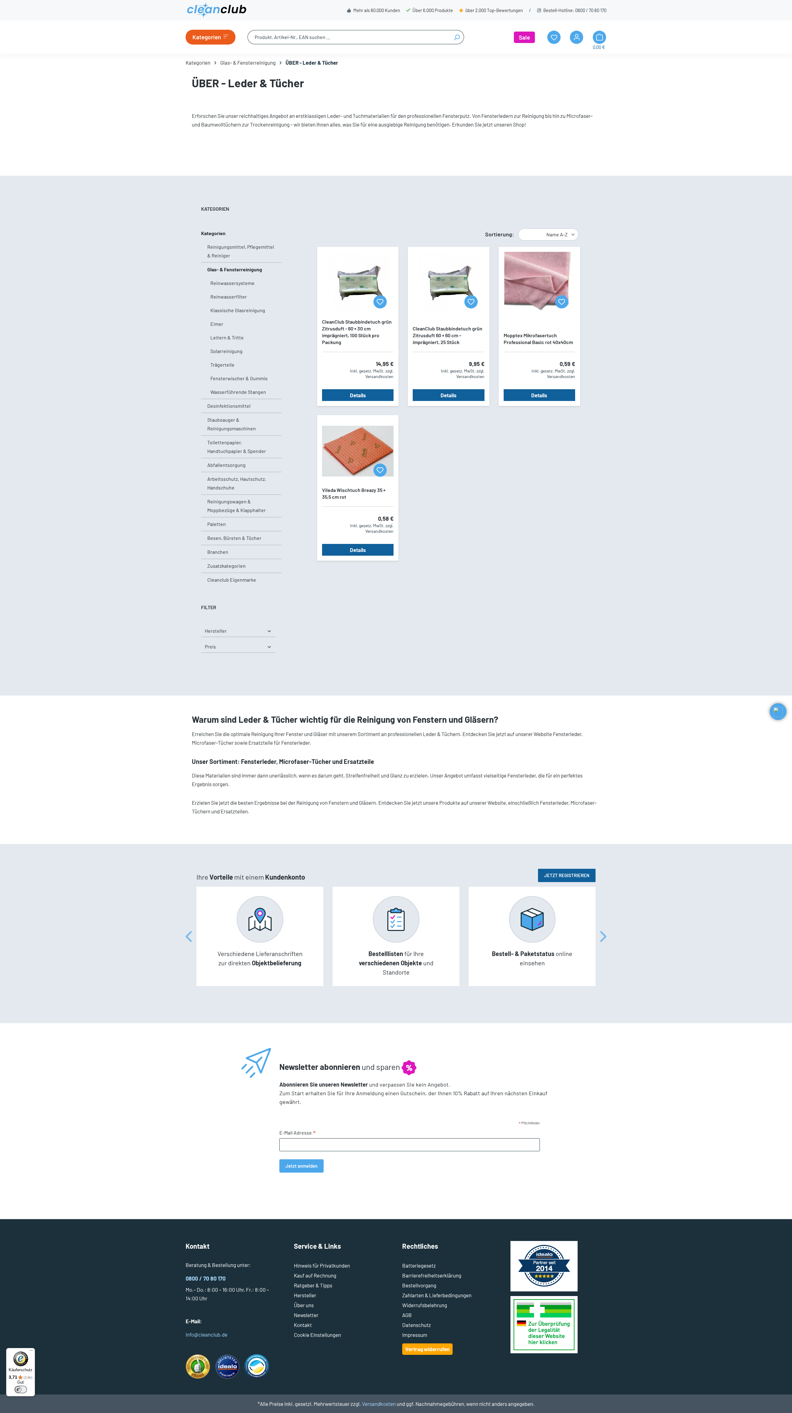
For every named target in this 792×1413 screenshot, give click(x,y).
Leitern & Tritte (227, 337)
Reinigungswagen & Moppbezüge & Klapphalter (236, 505)
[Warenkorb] (599, 37)
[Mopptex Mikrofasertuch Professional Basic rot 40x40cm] (539, 283)
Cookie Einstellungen (317, 1335)
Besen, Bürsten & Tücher (234, 538)
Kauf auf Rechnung (315, 1275)
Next (603, 936)
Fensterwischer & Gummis (239, 378)
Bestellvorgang (419, 1285)
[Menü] (31, 1351)
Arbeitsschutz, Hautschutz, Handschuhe (236, 483)
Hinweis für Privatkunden (322, 1265)
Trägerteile (222, 365)
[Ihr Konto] (576, 37)
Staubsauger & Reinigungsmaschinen (231, 424)
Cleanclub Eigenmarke (231, 580)
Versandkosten (379, 1404)
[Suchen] (457, 37)
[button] (778, 712)
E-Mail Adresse (297, 1133)
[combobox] (349, 37)
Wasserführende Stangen (238, 392)
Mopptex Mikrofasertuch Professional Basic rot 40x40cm (538, 338)
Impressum (414, 1335)
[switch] (21, 1389)
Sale (524, 37)
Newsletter (306, 1315)
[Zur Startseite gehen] (217, 10)
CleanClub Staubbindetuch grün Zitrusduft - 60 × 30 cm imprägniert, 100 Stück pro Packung (357, 332)
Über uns (304, 1305)
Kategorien (213, 233)
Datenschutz (416, 1325)
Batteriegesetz (419, 1265)
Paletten (216, 524)
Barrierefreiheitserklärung (431, 1275)
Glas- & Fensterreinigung (234, 269)
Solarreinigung (226, 351)
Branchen (217, 552)
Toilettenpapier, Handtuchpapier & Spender (236, 446)
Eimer (216, 324)
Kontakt (303, 1325)
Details (358, 395)
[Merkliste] (380, 302)
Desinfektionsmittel (229, 406)
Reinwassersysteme (232, 283)
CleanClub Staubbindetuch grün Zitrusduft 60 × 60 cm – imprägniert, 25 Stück (447, 335)
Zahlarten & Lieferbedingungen (436, 1295)
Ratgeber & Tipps (313, 1285)
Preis (210, 646)
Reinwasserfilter (228, 296)
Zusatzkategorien (226, 566)
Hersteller (216, 631)
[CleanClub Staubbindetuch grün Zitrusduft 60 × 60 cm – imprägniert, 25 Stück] (448, 283)
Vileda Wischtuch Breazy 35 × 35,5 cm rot (353, 493)
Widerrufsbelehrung (424, 1305)
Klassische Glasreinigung (237, 310)
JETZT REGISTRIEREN (566, 875)
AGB (407, 1315)
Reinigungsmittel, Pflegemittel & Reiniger (240, 251)
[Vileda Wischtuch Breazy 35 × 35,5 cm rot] (358, 451)
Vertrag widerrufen (427, 1349)
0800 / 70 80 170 (590, 10)
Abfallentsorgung (226, 465)
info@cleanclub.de (206, 1334)
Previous (189, 936)
